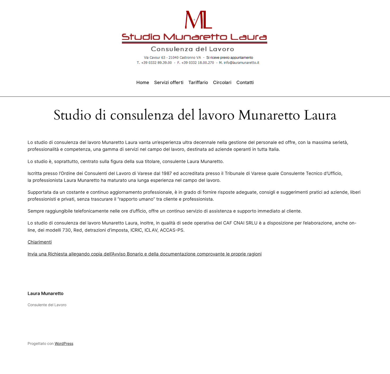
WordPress (64, 343)
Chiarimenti (40, 242)
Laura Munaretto (45, 293)
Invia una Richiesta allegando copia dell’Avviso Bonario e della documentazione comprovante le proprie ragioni (145, 254)
